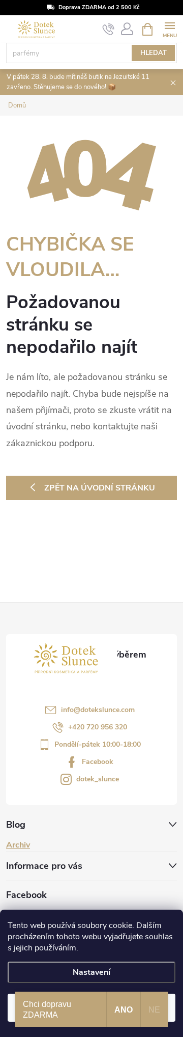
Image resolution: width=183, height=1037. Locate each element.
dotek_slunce (97, 779)
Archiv (18, 845)
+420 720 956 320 (97, 727)
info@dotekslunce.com (98, 710)
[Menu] (169, 28)
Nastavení (91, 972)
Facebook (97, 762)
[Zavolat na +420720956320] (108, 29)
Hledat (153, 53)
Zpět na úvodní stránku (99, 488)
